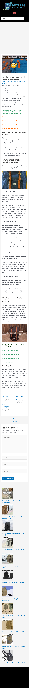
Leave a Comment (7, 81)
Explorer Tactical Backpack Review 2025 (13, 663)
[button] (14, 13)
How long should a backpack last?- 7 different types (6, 406)
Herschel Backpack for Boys (10, 124)
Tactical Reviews (13, 674)
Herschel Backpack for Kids (10, 128)
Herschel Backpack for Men (10, 117)
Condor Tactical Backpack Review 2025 (13, 632)
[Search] (26, 18)
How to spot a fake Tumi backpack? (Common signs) (6, 396)
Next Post (14, 421)
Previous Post (14, 418)
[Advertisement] (14, 36)
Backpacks (17, 81)
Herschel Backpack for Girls (10, 120)
